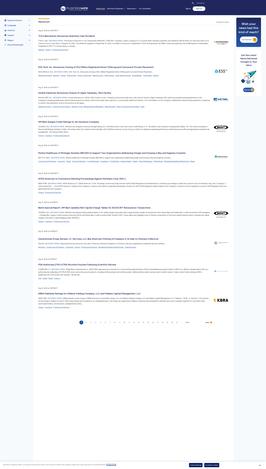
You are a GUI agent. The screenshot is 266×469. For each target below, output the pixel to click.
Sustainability (137, 75)
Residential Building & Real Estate (176, 161)
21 (177, 322)
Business (41, 247)
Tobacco (57, 278)
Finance (48, 50)
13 (138, 322)
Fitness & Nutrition (79, 161)
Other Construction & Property (127, 107)
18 (162, 322)
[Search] (193, 3)
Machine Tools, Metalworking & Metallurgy (87, 107)
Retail (192, 161)
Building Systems (44, 107)
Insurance (48, 136)
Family (68, 161)
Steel (142, 107)
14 (143, 322)
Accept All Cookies (211, 465)
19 (167, 322)
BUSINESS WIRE (56, 41)
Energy (63, 75)
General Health (125, 161)
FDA (39, 278)
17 (157, 322)
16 (153, 322)
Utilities (156, 75)
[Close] (259, 465)
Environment (71, 75)
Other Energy (109, 75)
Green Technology (84, 75)
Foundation (104, 161)
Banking (41, 50)
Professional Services (60, 50)
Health (134, 161)
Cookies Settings (195, 465)
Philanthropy (158, 161)
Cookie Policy (111, 464)
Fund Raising (114, 161)
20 (172, 322)
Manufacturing (97, 75)
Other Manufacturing (123, 75)
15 (148, 322)
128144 (187, 322)
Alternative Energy (45, 75)
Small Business (130, 247)
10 (124, 322)
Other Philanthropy (146, 161)
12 (134, 322)
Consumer (61, 161)
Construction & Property (61, 107)
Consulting (69, 247)
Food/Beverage (93, 161)
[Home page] (74, 8)
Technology (147, 75)
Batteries (56, 75)
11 (129, 322)
